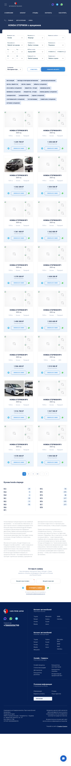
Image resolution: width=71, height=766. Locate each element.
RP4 (41, 495)
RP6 (41, 501)
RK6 (5, 507)
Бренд (12, 35)
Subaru (47, 619)
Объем (8, 56)
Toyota (36, 616)
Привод (32, 56)
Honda (31, 20)
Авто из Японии (21, 20)
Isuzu (47, 644)
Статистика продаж (40, 667)
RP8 (41, 507)
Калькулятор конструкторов (56, 666)
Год (8, 49)
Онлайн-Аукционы (39, 665)
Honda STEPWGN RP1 (19, 220)
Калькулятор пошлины (56, 670)
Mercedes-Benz (60, 640)
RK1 (5, 498)
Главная (10, 20)
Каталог (23, 13)
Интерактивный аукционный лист (57, 674)
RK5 (5, 504)
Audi (58, 646)
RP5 (41, 498)
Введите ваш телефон (22, 581)
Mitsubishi (48, 616)
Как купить (63, 13)
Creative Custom (62, 726)
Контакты (48, 13)
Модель (32, 35)
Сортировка (10, 67)
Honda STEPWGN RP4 (52, 355)
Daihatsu (59, 619)
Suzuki (47, 621)
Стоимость (50, 51)
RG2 (5, 492)
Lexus (47, 624)
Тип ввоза (53, 42)
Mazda (36, 624)
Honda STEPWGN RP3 (19, 130)
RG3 (5, 495)
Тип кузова (12, 42)
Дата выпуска (38, 670)
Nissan (36, 619)
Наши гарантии (56, 693)
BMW (58, 616)
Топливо (32, 42)
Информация (38, 691)
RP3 (41, 492)
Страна (51, 56)
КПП (32, 49)
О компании (8, 13)
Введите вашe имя (48, 581)
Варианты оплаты (39, 693)
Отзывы (35, 13)
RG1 (5, 489)
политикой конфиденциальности (35, 594)
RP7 (41, 504)
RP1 (5, 510)
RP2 (41, 489)
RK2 (5, 501)
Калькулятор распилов (38, 673)
